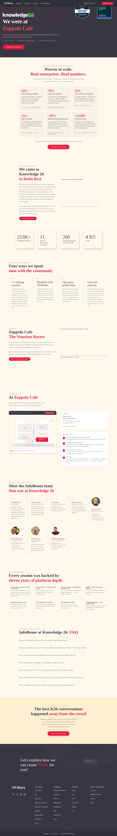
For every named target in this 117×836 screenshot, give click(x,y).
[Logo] (20, 788)
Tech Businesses (57, 807)
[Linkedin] (25, 794)
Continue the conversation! (58, 147)
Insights (35, 3)
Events (73, 798)
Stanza (36, 823)
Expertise (27, 3)
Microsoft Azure (57, 802)
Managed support (39, 815)
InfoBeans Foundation (95, 794)
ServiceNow (56, 794)
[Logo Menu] (8, 3)
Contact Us (107, 3)
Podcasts (74, 807)
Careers (92, 802)
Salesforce (55, 798)
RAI (36, 794)
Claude (55, 819)
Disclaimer (45, 833)
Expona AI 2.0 (38, 798)
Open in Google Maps (70, 426)
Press (73, 811)
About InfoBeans (45, 3)
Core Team (93, 790)
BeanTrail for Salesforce (41, 802)
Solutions (18, 3)
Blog (73, 794)
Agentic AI (37, 811)
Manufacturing (57, 815)
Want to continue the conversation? (19, 359)
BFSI (54, 811)
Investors (92, 798)
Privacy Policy (54, 833)
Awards (74, 790)
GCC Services (38, 790)
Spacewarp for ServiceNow (41, 807)
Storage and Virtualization (59, 790)
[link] (22, 3)
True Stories (75, 802)
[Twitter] (17, 794)
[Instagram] (21, 794)
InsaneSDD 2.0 (38, 819)
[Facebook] (13, 794)
